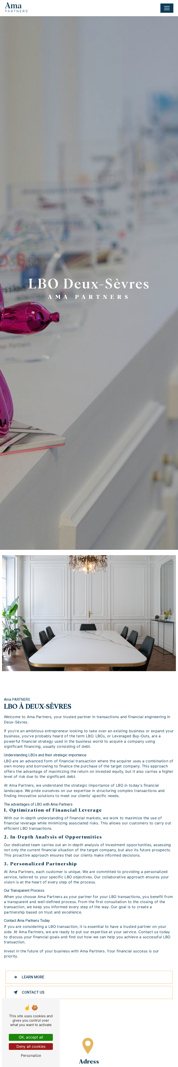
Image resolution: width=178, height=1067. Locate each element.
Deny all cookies (30, 1046)
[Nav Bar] (166, 8)
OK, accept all (31, 1037)
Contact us (33, 992)
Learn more (33, 977)
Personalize (31, 1055)
